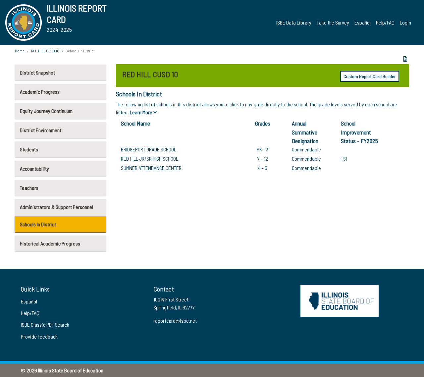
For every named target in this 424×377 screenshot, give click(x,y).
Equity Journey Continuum (46, 111)
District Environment (40, 130)
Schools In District (38, 224)
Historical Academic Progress (50, 243)
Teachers (29, 188)
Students (29, 149)
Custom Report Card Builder (370, 76)
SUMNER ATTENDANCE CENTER (151, 168)
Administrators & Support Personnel (56, 207)
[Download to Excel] (405, 59)
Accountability (34, 168)
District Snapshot (37, 72)
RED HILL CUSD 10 (45, 50)
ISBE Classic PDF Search (45, 324)
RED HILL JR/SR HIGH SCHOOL (149, 158)
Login (405, 22)
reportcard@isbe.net (175, 320)
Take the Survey (333, 22)
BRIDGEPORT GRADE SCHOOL (148, 149)
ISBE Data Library (293, 22)
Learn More (141, 112)
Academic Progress (40, 91)
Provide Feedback (39, 336)
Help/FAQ (385, 22)
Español (362, 22)
